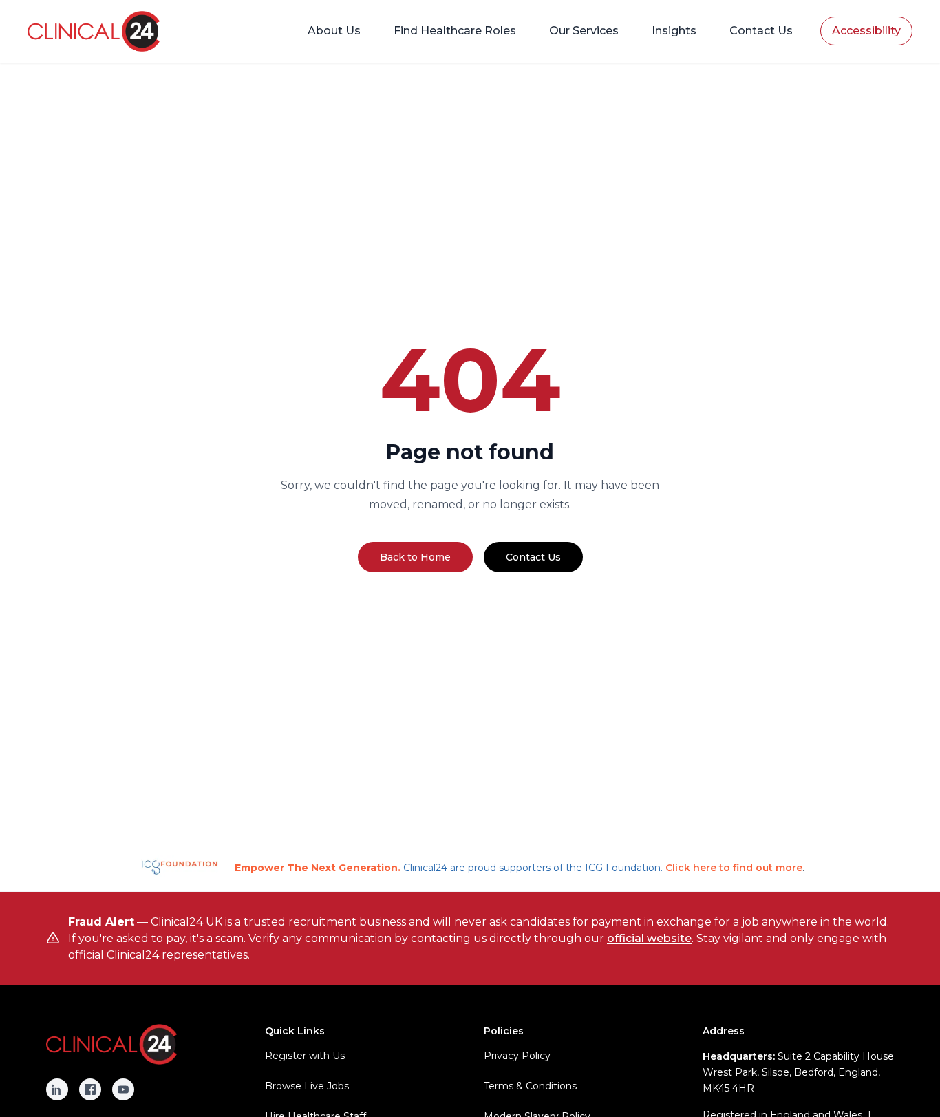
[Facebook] (90, 1089)
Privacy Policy (517, 1056)
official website (649, 938)
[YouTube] (123, 1089)
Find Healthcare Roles (455, 30)
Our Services (584, 30)
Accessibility (866, 30)
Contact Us (761, 30)
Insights (674, 30)
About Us (334, 30)
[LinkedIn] (57, 1089)
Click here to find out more (733, 868)
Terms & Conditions (530, 1086)
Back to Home (415, 557)
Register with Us (305, 1056)
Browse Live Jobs (307, 1086)
